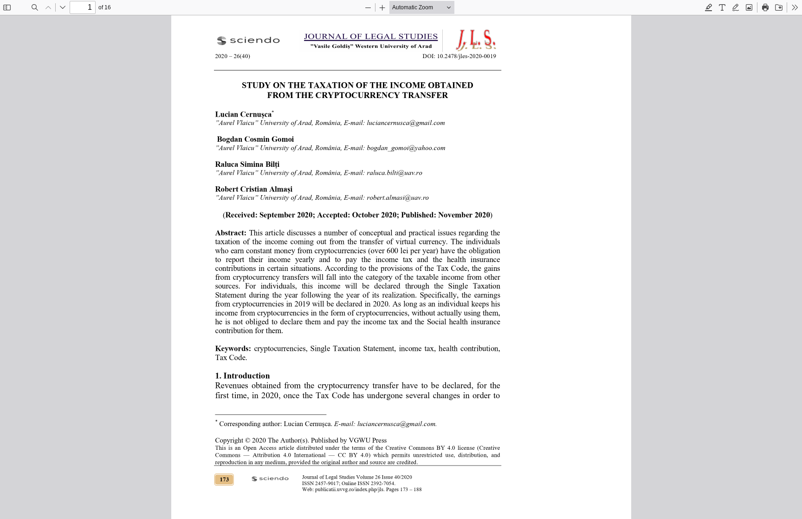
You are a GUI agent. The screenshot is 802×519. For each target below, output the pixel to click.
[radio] (708, 7)
